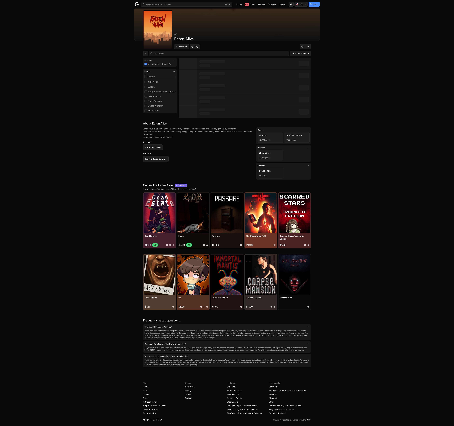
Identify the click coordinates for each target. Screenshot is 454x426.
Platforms (261, 148)
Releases (261, 165)
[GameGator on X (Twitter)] (154, 419)
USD (301, 4)
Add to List (183, 47)
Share (306, 47)
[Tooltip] (170, 64)
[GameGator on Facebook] (147, 419)
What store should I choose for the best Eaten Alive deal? (166, 356)
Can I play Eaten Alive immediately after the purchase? (165, 344)
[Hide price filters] (145, 53)
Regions (147, 71)
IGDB (303, 420)
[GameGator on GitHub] (161, 419)
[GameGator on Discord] (291, 4)
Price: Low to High (299, 53)
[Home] (136, 4)
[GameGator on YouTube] (151, 419)
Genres (260, 130)
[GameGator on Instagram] (144, 419)
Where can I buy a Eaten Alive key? (158, 327)
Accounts (148, 60)
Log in (315, 4)
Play (196, 47)
